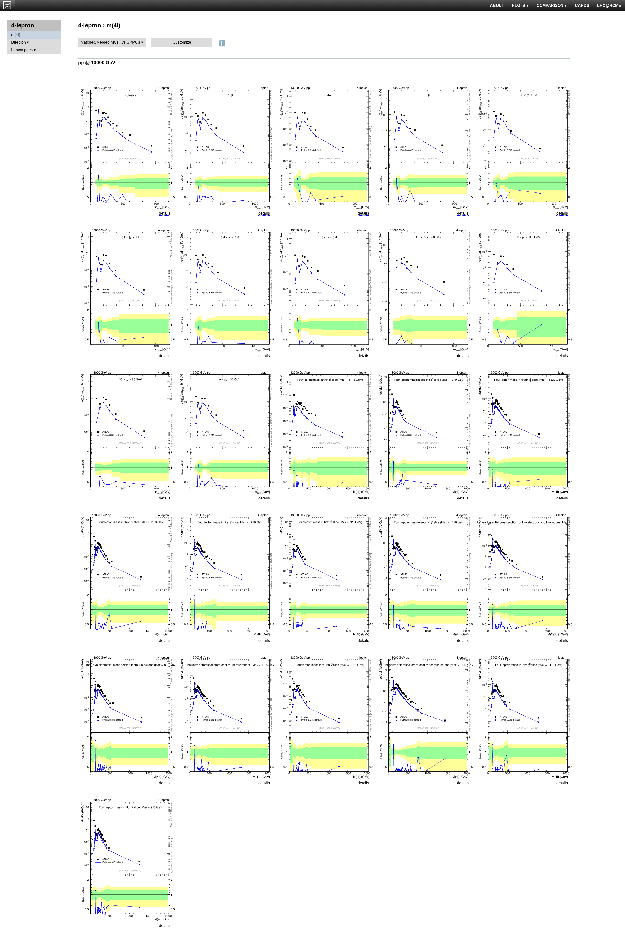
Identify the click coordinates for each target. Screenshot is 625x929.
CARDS (582, 5)
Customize (182, 42)
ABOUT (497, 5)
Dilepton (18, 42)
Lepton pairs (22, 50)
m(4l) (15, 35)
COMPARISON (550, 5)
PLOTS (518, 5)
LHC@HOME (609, 5)
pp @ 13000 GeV (96, 62)
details (164, 213)
